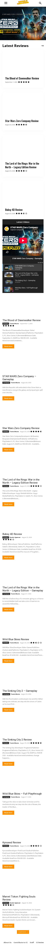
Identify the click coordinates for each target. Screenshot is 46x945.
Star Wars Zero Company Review (22, 121)
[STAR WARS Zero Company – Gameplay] (23, 363)
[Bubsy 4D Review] (23, 193)
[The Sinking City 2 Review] (23, 726)
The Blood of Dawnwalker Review (22, 78)
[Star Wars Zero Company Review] (23, 104)
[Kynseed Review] (23, 829)
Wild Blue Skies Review (15, 639)
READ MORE (11, 32)
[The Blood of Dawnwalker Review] (23, 62)
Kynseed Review (11, 842)
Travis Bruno (14, 323)
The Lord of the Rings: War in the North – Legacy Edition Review (22, 165)
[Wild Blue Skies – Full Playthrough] (23, 780)
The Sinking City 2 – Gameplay (19, 690)
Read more (8, 346)
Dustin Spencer (15, 537)
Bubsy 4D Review (14, 210)
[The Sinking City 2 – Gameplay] (23, 677)
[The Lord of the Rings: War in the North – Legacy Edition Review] (23, 147)
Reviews (5, 323)
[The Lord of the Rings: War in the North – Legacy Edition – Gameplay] (23, 574)
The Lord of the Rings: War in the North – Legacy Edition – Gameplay (22, 589)
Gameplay (6, 382)
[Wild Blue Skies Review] (23, 626)
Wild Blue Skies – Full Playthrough (22, 793)
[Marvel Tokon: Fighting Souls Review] (23, 883)
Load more (22, 932)
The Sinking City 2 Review (17, 739)
